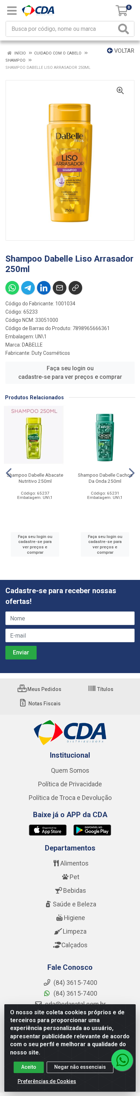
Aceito (28, 1067)
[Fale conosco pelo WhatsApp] (122, 1060)
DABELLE (32, 345)
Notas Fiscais (44, 703)
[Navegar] (8, 473)
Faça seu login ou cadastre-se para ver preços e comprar (70, 372)
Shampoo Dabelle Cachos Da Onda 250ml (105, 478)
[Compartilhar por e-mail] (59, 288)
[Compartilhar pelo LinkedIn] (44, 288)
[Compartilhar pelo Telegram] (28, 288)
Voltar (123, 50)
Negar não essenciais (80, 1067)
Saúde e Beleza (74, 904)
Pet (74, 877)
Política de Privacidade (70, 784)
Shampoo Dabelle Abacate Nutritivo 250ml (35, 478)
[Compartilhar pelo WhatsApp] (12, 288)
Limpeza (75, 931)
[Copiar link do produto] (75, 288)
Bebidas (74, 890)
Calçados (74, 945)
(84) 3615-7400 (74, 993)
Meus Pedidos (43, 689)
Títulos (104, 689)
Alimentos (74, 863)
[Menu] (11, 10)
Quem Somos (70, 770)
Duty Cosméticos (51, 353)
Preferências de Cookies (47, 1081)
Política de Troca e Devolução (70, 797)
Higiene (74, 917)
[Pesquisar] (125, 29)
